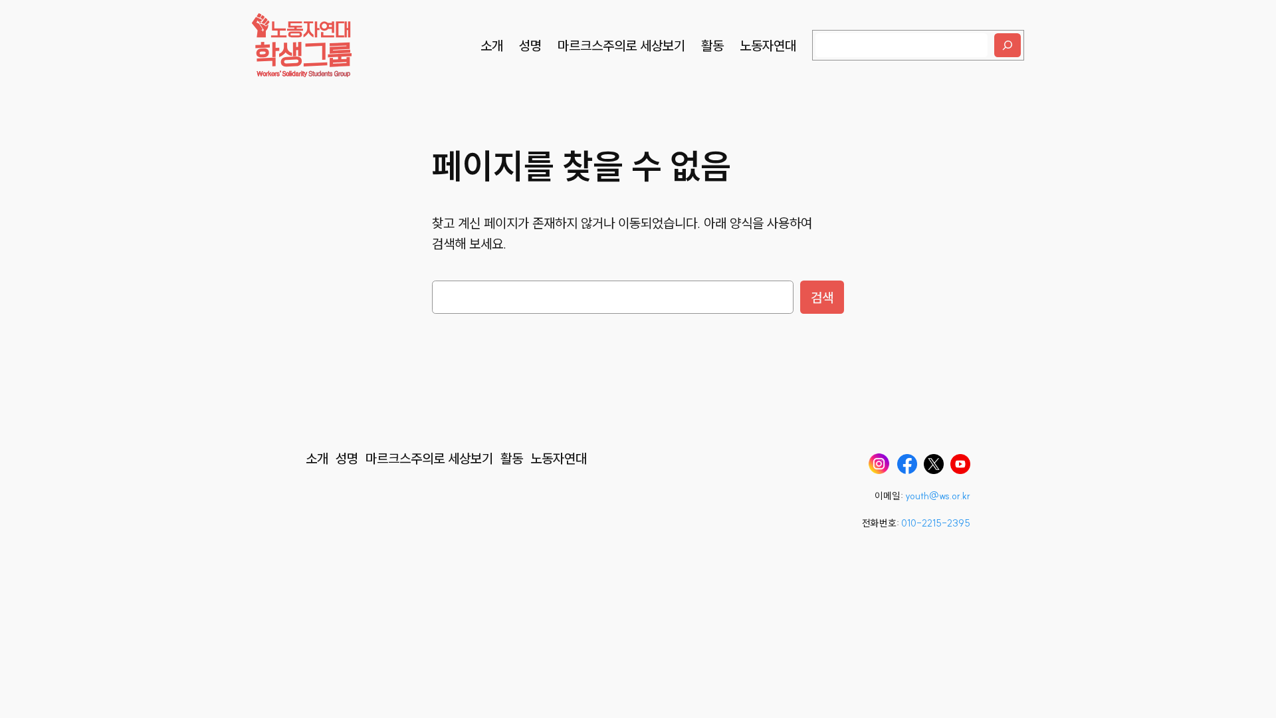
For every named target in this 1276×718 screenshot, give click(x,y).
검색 (822, 297)
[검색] (1007, 45)
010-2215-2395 (935, 523)
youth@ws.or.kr (937, 496)
